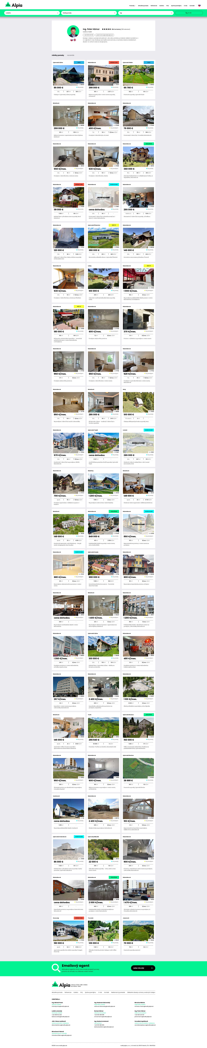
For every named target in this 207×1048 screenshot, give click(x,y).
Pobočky (131, 5)
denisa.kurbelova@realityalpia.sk (104, 1027)
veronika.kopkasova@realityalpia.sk (145, 1025)
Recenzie (70, 55)
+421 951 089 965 (99, 1025)
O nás (185, 5)
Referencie (154, 5)
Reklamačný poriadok (118, 992)
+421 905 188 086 (99, 1015)
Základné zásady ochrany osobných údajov (141, 992)
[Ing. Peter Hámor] (19, 5)
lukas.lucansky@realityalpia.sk (60, 1016)
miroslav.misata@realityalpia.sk (144, 1006)
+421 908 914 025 (57, 1015)
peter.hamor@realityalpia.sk (104, 35)
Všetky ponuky (58, 55)
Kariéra (162, 5)
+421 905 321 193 (88, 35)
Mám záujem (138, 968)
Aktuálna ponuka (143, 5)
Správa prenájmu (176, 5)
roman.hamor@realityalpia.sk (103, 1016)
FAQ (167, 5)
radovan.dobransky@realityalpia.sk (104, 1006)
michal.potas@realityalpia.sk (60, 1006)
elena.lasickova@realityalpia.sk (61, 1025)
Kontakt (192, 5)
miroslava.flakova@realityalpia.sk (61, 1035)
